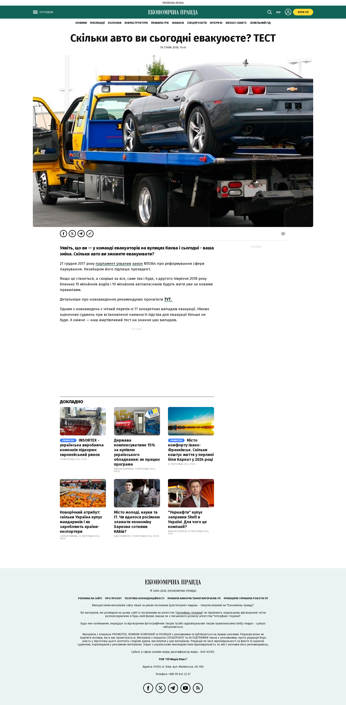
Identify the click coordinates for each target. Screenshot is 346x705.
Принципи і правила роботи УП (246, 598)
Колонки (114, 23)
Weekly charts (236, 23)
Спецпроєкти (197, 23)
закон (137, 263)
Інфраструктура (136, 23)
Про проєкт (113, 598)
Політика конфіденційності (144, 598)
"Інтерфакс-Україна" (189, 612)
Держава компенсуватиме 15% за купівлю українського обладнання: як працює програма (137, 452)
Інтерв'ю (216, 23)
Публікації (97, 23)
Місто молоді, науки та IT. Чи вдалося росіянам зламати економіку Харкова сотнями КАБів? (137, 522)
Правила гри (160, 23)
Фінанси (178, 23)
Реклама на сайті (90, 598)
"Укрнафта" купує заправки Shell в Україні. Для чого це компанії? (187, 519)
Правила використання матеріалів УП (194, 598)
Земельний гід (260, 23)
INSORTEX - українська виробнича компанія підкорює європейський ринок (82, 447)
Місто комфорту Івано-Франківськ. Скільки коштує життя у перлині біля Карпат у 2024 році (191, 450)
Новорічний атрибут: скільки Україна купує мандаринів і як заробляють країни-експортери (81, 522)
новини (81, 23)
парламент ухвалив (113, 263)
